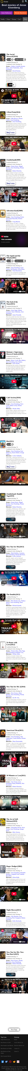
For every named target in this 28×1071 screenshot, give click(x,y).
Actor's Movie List (18, 1042)
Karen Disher (15, 452)
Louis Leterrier (17, 556)
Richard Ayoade (17, 605)
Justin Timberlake (14, 68)
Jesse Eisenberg (14, 120)
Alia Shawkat (14, 916)
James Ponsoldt (17, 315)
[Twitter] (6, 1062)
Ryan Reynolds (13, 218)
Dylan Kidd (16, 877)
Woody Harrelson (20, 554)
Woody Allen (16, 408)
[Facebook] (2, 1062)
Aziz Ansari (14, 782)
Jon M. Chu (16, 697)
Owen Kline (21, 269)
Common (21, 553)
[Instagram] (18, 1062)
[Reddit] (14, 1062)
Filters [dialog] (25, 19)
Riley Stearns (16, 832)
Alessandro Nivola (16, 827)
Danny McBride (16, 783)
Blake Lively (13, 405)
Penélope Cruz (19, 652)
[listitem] (6, 13)
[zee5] (12, 86)
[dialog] (9, 59)
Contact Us (16, 1048)
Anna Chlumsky (15, 312)
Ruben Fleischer (17, 171)
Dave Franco (14, 693)
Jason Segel (14, 310)
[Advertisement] (14, 36)
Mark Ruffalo (14, 553)
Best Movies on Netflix (6, 1048)
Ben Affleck (22, 360)
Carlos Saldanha (17, 455)
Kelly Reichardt (17, 921)
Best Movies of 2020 (6, 1042)
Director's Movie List (19, 1045)
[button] (12, 62)
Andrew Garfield (15, 66)
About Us (16, 1051)
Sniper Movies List (5, 1039)
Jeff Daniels (14, 269)
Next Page (14, 1029)
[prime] (12, 520)
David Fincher (16, 71)
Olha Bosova (14, 118)
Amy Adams (18, 362)
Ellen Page (22, 651)
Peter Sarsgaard (16, 918)
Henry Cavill (14, 360)
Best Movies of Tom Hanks (5, 1052)
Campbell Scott (15, 874)
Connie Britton (17, 738)
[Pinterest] (10, 1062)
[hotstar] (12, 134)
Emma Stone (14, 166)
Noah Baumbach (17, 270)
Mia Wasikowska (15, 601)
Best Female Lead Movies (7, 1045)
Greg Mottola (16, 221)
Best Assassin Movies (6, 1056)
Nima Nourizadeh (17, 741)
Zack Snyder (16, 363)
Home (6, 2)
